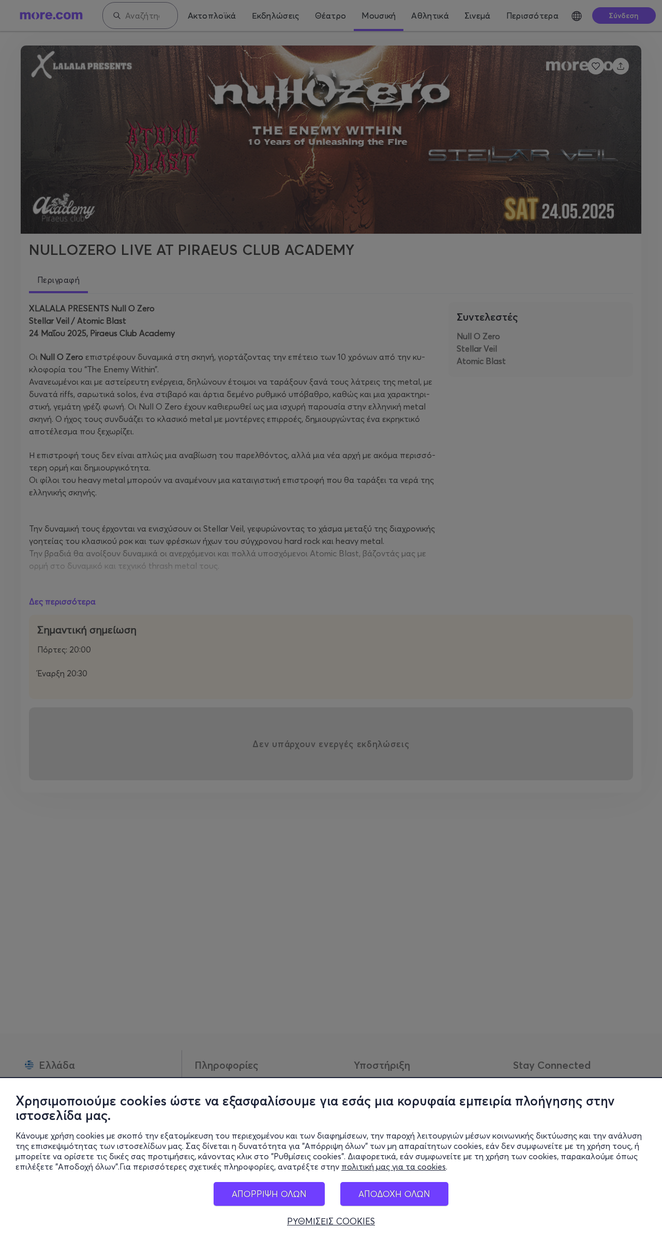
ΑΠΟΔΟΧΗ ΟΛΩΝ (394, 1193)
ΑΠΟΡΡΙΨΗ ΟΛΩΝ (269, 1193)
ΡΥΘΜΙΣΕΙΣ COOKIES (331, 1221)
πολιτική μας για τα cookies (393, 1166)
